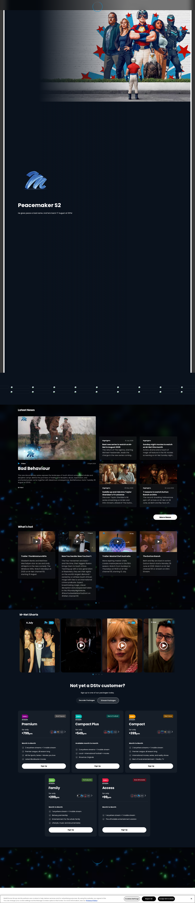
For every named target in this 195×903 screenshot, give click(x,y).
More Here (55, 206)
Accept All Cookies (166, 899)
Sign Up (44, 766)
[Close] (191, 898)
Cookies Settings (132, 899)
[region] (97, 899)
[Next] (172, 645)
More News (165, 517)
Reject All (148, 899)
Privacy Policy (91, 901)
